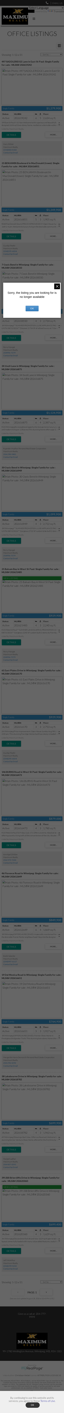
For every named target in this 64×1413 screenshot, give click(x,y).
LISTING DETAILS (11, 135)
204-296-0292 (9, 1063)
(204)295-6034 (10, 251)
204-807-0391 (9, 1164)
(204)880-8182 (10, 150)
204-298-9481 (9, 454)
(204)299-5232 (10, 1266)
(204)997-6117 (10, 961)
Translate (59, 11)
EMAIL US (57, 3)
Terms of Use (47, 1400)
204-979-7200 (9, 860)
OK (32, 308)
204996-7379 (9, 352)
